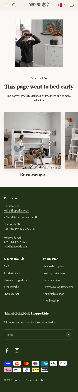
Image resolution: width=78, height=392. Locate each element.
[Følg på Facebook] (6, 350)
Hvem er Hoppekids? (16, 280)
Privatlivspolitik (51, 301)
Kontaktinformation (53, 294)
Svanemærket (11, 287)
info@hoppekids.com (15, 246)
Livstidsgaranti (11, 294)
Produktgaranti (12, 273)
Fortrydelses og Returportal (58, 287)
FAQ (6, 266)
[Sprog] (62, 5)
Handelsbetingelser (53, 266)
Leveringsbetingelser (54, 273)
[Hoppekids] (39, 5)
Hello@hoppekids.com (16, 210)
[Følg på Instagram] (17, 350)
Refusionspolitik (51, 280)
